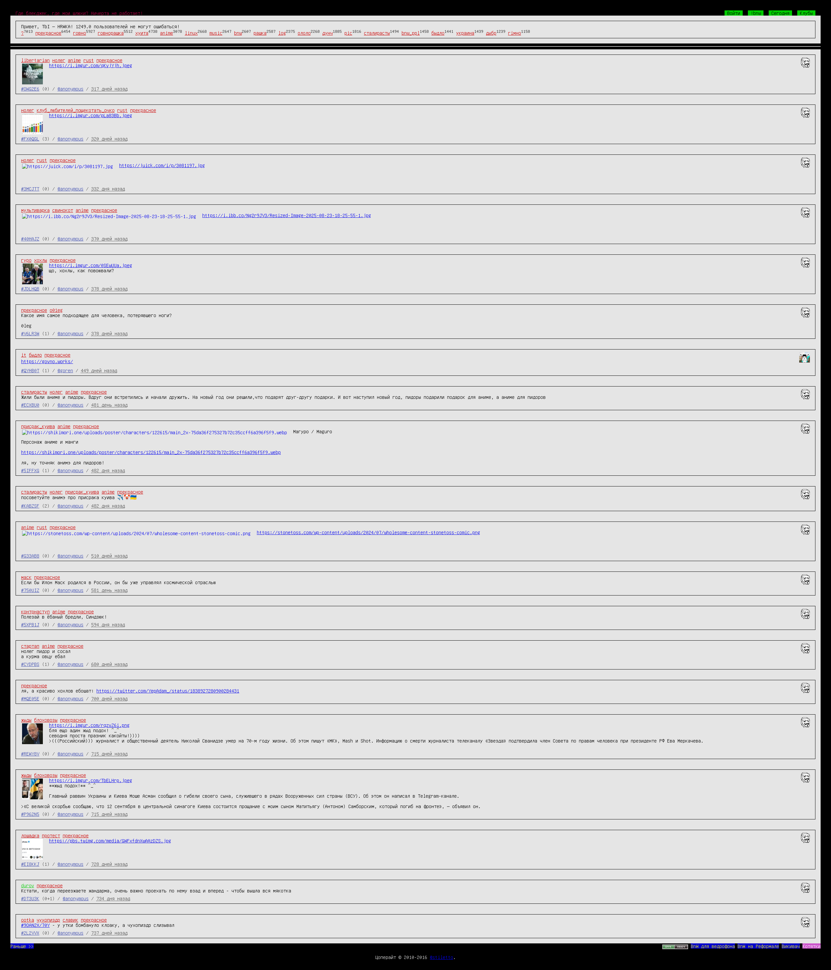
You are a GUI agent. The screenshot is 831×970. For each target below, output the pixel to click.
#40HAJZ (30, 238)
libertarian (35, 60)
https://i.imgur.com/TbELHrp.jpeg (90, 780)
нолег (58, 60)
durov (27, 885)
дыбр (491, 32)
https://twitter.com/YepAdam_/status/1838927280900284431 (167, 690)
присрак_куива (38, 426)
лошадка (30, 835)
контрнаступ (35, 611)
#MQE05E (30, 698)
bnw (238, 32)
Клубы (806, 13)
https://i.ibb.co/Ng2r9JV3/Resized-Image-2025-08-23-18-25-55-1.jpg (286, 215)
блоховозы (45, 719)
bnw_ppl (411, 32)
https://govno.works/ (47, 361)
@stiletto (441, 957)
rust (88, 60)
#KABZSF (30, 505)
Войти (733, 13)
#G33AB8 (30, 555)
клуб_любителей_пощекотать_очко (76, 110)
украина (465, 32)
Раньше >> (22, 946)
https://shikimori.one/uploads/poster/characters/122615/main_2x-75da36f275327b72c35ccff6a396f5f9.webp (151, 452)
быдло (437, 32)
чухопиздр (48, 919)
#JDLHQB (30, 288)
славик (70, 919)
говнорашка (111, 32)
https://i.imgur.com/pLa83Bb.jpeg (90, 115)
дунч (327, 32)
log (282, 32)
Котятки (811, 946)
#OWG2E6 (30, 88)
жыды (26, 719)
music (215, 32)
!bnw (755, 13)
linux (191, 32)
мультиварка (35, 210)
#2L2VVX (30, 932)
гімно (514, 32)
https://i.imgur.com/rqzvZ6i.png (89, 725)
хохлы (40, 260)
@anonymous (70, 88)
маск (26, 577)
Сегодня (780, 13)
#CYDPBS (30, 664)
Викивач (791, 946)
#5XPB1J (30, 624)
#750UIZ (30, 590)
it (23, 354)
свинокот (62, 210)
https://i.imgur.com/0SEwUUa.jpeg (90, 265)
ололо (304, 32)
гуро (26, 260)
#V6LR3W (30, 333)
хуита (141, 32)
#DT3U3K (30, 898)
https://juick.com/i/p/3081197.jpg (162, 165)
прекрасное (48, 32)
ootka (27, 919)
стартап (30, 645)
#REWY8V (30, 753)
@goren (65, 370)
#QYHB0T (30, 370)
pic (348, 32)
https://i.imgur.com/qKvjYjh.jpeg (90, 65)
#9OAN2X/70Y (35, 924)
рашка (260, 32)
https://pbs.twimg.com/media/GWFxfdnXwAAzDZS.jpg (110, 840)
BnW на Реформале (758, 946)
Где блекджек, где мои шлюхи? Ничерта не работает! (79, 13)
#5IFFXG (30, 470)
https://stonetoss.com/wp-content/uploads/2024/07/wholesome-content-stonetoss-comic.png (368, 532)
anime (166, 32)
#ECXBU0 (30, 404)
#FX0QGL (30, 138)
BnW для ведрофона (713, 946)
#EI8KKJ (30, 863)
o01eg (56, 310)
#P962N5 (30, 814)
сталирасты (377, 32)
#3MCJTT (30, 188)
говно (79, 32)
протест (51, 835)
